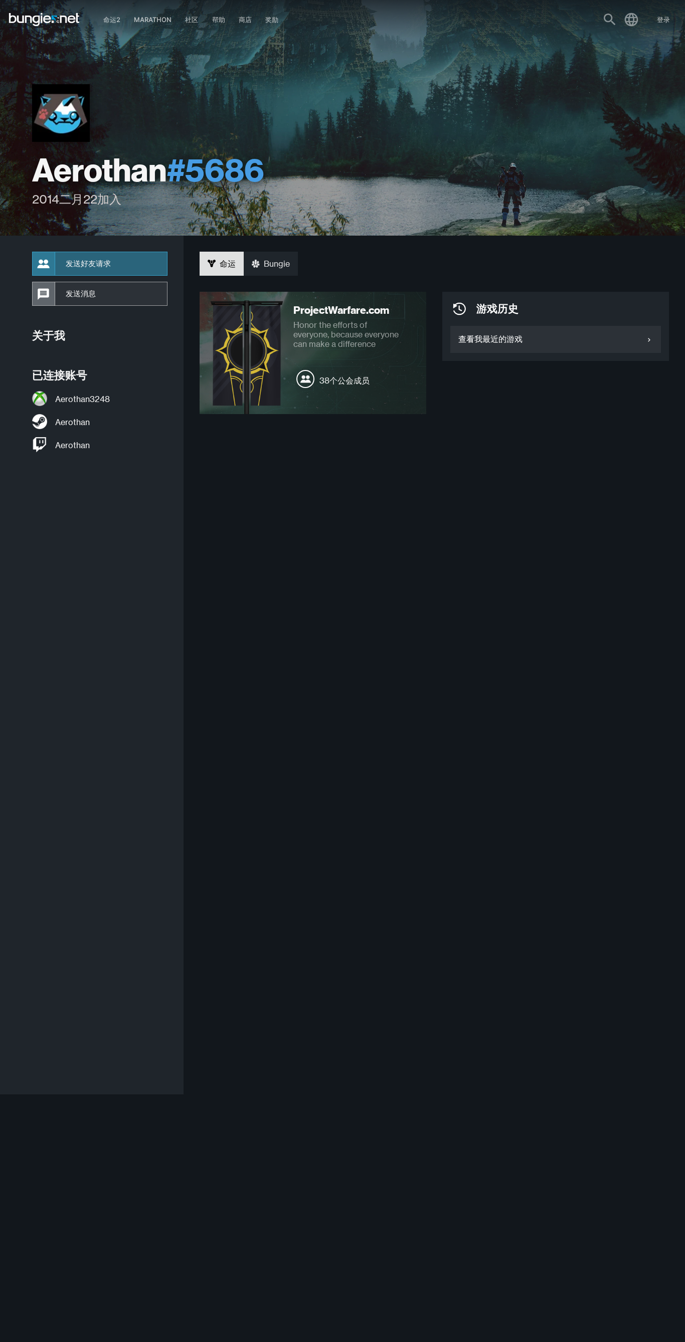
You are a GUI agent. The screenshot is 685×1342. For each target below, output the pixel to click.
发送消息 (81, 294)
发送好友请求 (88, 264)
